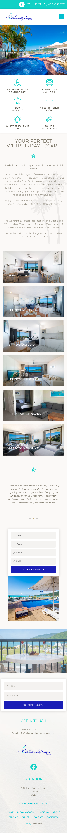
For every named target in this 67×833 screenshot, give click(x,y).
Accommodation (26, 812)
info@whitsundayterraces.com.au (37, 733)
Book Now (52, 817)
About (56, 812)
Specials (13, 817)
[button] (61, 16)
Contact (38, 817)
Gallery (26, 817)
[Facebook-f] (22, 4)
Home (10, 812)
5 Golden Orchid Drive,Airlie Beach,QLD (33, 791)
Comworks (37, 823)
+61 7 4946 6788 (37, 729)
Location (44, 812)
